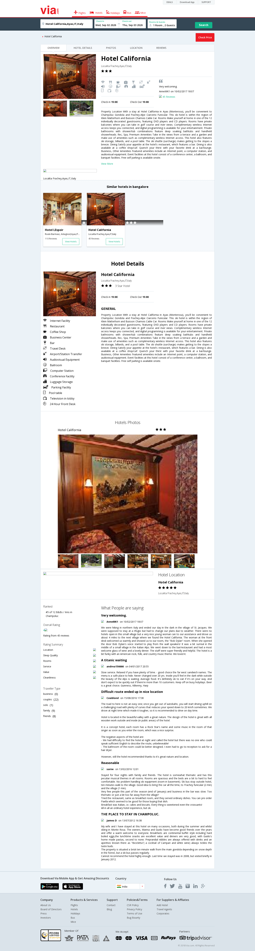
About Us (45, 905)
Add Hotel (162, 905)
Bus (73, 917)
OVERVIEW (54, 47)
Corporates (163, 913)
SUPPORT (206, 2)
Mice (73, 921)
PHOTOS (111, 47)
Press (43, 913)
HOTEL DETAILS (83, 47)
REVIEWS (161, 47)
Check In (100, 21)
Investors (45, 917)
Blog (109, 909)
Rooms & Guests (157, 22)
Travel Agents (164, 909)
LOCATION (136, 47)
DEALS (170, 2)
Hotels (74, 909)
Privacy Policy (134, 909)
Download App (187, 2)
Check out (126, 21)
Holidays (75, 913)
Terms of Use (134, 913)
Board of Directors (51, 909)
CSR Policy (133, 905)
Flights (74, 905)
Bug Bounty (133, 917)
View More (107, 163)
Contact (111, 905)
